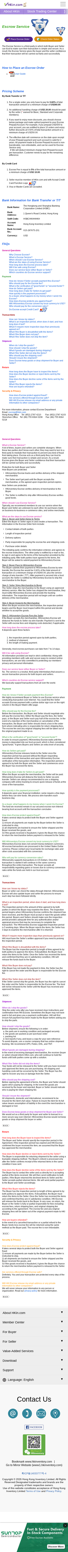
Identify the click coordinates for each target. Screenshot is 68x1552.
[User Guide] (11, 74)
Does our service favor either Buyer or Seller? (30, 270)
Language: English (21, 1380)
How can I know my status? (22, 319)
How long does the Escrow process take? (28, 265)
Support (8, 1370)
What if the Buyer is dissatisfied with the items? (31, 332)
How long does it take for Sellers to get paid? (30, 291)
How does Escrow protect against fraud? (28, 395)
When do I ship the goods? (21, 345)
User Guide (20, 74)
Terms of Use (33, 1491)
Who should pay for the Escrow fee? (26, 283)
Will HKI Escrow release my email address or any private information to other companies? (35, 401)
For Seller (9, 1341)
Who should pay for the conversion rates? (28, 306)
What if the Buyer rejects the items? (25, 384)
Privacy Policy (53, 1491)
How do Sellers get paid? (21, 288)
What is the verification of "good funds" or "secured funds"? (36, 286)
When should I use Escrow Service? (26, 260)
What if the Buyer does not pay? (24, 334)
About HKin (12, 11)
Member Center (13, 1322)
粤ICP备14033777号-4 (34, 1473)
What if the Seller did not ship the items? (28, 353)
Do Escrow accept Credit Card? (24, 309)
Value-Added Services (18, 1351)
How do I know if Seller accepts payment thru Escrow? (34, 281)
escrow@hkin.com (17, 412)
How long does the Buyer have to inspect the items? (33, 371)
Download (10, 1360)
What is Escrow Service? (20, 257)
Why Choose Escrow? (19, 254)
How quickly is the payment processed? (28, 293)
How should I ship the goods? (23, 348)
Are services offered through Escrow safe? (29, 398)
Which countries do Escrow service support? (30, 272)
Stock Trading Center (42, 11)
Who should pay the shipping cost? (25, 355)
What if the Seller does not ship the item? (28, 337)
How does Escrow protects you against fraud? (30, 301)
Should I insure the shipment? (23, 358)
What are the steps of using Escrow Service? (30, 262)
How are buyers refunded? (21, 386)
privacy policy (30, 1291)
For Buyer (9, 1332)
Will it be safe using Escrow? (22, 267)
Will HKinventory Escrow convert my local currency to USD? (37, 303)
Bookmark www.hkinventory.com (32, 1461)
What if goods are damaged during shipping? (30, 350)
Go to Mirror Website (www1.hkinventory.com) (34, 1465)
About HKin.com (14, 1313)
